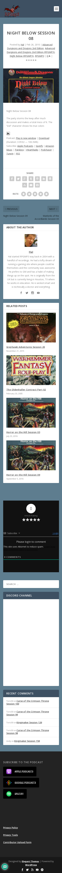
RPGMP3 (39, 55)
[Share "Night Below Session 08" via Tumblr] (31, 179)
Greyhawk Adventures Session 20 (25, 346)
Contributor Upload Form (17, 842)
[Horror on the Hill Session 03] (31, 413)
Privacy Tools (10, 834)
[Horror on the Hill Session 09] (31, 455)
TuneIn (10, 153)
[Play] (8, 134)
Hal (22, 44)
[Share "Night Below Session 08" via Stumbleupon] (24, 185)
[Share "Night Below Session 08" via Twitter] (18, 179)
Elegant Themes (30, 861)
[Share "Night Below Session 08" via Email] (31, 185)
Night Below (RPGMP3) (22, 55)
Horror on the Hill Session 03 (23, 432)
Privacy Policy (10, 827)
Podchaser (46, 149)
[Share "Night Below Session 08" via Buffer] (50, 179)
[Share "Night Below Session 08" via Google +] (24, 179)
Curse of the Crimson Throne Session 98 (27, 732)
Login (55, 533)
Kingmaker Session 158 (27, 740)
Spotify (39, 145)
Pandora (19, 149)
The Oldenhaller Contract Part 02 (26, 389)
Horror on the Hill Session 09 (23, 474)
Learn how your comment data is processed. (29, 548)
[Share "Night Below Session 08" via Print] (37, 185)
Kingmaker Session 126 (29, 722)
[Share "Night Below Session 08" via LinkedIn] (44, 179)
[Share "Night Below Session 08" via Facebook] (12, 179)
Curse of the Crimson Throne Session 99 (27, 713)
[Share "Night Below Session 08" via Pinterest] (37, 179)
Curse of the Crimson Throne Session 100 (27, 702)
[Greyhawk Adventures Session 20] (31, 328)
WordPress (31, 864)
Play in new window (26, 138)
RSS (18, 153)
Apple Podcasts (25, 145)
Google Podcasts (25, 782)
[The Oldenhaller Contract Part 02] (31, 370)
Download (44, 138)
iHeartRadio (32, 149)
